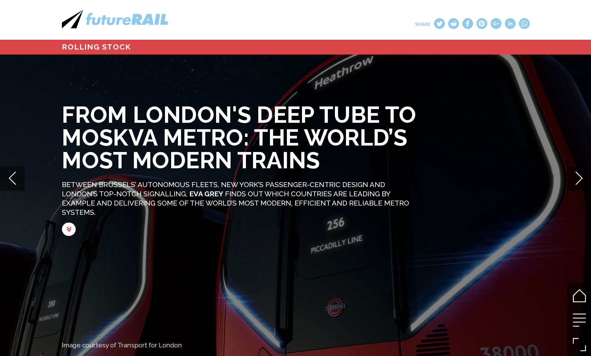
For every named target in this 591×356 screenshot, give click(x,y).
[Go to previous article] (12, 178)
